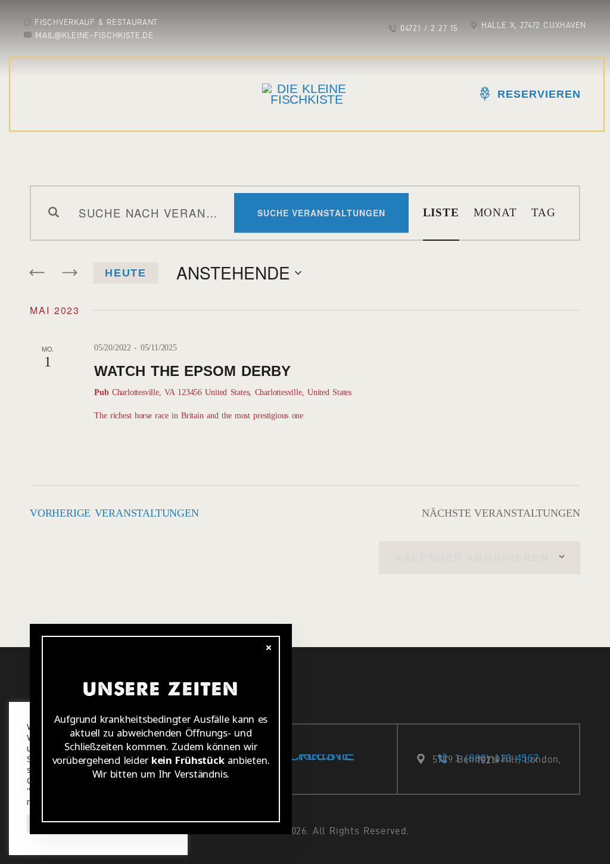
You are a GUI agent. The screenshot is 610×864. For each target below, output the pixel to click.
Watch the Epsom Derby (192, 371)
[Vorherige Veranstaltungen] (38, 272)
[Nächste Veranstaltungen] (69, 272)
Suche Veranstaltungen (321, 213)
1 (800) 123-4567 (497, 758)
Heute (126, 273)
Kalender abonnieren (471, 558)
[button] (19, 18)
